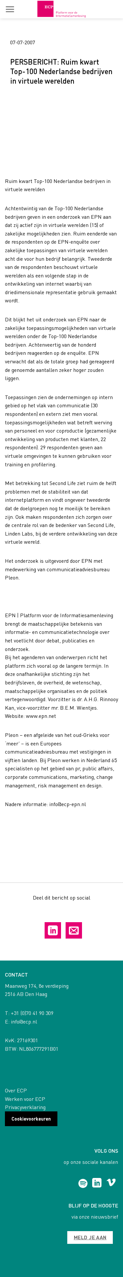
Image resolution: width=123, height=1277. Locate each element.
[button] (10, 9)
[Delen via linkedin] (53, 930)
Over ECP (16, 1090)
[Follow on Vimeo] (111, 1183)
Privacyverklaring (25, 1107)
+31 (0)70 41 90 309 (32, 1012)
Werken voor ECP (25, 1098)
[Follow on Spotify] (83, 1183)
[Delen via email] (74, 930)
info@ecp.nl (24, 1021)
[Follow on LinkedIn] (97, 1183)
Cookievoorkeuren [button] (31, 1119)
